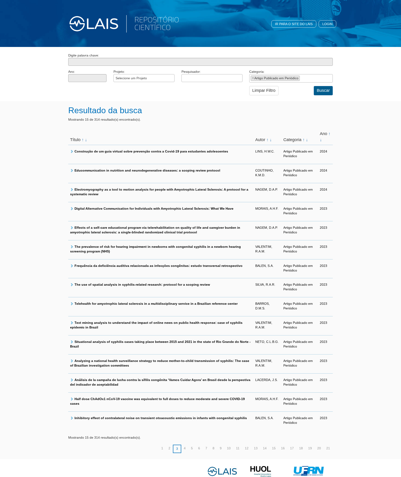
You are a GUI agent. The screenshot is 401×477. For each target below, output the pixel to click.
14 (265, 448)
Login (327, 24)
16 (283, 448)
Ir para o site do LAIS (294, 24)
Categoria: (257, 71)
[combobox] (144, 78)
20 (319, 448)
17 (292, 448)
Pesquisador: (191, 71)
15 (274, 448)
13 (256, 448)
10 (229, 448)
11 (237, 448)
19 (310, 448)
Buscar (323, 90)
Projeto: (119, 71)
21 (328, 448)
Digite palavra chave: (83, 55)
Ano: (71, 71)
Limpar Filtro (263, 90)
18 (301, 448)
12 (247, 448)
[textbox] (184, 78)
